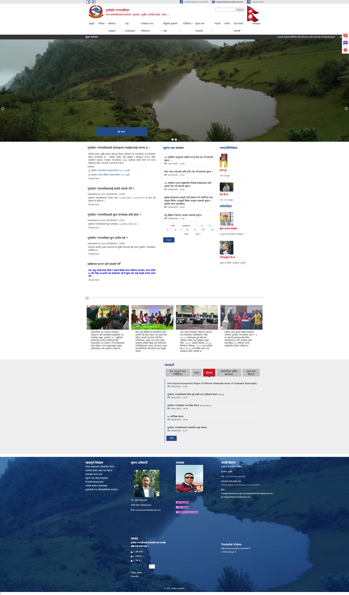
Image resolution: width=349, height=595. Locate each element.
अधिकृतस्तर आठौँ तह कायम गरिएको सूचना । (330, 37)
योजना (209, 374)
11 (212, 230)
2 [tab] (176, 139)
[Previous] (2, 108)
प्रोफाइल (256, 23)
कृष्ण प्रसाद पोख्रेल (228, 228)
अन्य (171, 438)
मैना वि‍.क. (224, 194)
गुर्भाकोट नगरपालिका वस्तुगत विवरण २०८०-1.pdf (110, 170)
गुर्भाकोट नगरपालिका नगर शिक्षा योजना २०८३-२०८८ (189, 405)
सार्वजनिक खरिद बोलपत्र (228, 373)
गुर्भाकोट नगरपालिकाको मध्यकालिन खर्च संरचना (187, 427)
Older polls (136, 572)
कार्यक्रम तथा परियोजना (147, 27)
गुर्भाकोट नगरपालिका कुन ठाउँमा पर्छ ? (108, 238)
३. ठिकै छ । (137, 560)
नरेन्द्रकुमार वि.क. (228, 257)
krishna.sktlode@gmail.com (148, 510)
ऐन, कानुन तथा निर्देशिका (178, 373)
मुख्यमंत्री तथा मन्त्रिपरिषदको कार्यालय (101, 489)
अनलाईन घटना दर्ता (93, 474)
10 (203, 230)
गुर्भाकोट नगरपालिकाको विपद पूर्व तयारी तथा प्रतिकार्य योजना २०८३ (195, 394)
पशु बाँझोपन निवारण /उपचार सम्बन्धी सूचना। (183, 215)
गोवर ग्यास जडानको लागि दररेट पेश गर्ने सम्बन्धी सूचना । (188, 171)
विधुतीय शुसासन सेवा (170, 27)
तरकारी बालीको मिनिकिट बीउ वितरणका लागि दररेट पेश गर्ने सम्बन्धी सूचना (279, 37)
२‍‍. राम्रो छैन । (138, 556)
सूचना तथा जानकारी (199, 27)
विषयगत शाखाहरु (112, 27)
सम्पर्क (227, 23)
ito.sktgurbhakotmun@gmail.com (236, 497)
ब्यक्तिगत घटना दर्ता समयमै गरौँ (104, 264)
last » (198, 234)
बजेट (196, 372)
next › (186, 234)
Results (135, 576)
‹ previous (186, 225)
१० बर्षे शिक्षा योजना (175, 416)
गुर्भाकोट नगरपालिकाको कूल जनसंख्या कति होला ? (114, 214)
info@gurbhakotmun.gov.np (233, 493)
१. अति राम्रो (138, 552)
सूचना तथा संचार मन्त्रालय (97, 478)
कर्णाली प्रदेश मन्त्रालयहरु (96, 486)
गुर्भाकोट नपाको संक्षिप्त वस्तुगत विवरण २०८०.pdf (110, 175)
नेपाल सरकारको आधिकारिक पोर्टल (99, 466)
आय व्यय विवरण (251, 373)
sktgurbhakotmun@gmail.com (259, 493)
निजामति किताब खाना (94, 482)
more (169, 240)
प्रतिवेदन (187, 23)
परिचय (101, 23)
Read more (94, 178)
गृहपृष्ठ (91, 23)
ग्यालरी (217, 23)
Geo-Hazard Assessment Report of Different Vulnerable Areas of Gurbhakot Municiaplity (212, 383)
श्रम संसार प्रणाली (238, 27)
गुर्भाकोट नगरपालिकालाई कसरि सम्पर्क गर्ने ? (111, 188)
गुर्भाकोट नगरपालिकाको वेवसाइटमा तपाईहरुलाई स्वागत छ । (119, 147)
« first (172, 225)
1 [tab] (173, 139)
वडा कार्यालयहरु (130, 27)
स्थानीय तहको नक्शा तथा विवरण (99, 470)
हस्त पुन (223, 170)
